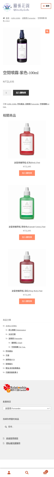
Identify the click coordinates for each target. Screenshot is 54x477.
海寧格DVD (10, 360)
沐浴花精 (12, 334)
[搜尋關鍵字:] (27, 426)
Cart (41, 470)
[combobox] (27, 408)
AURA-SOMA (15, 18)
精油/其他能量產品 (13, 368)
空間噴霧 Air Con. (18, 347)
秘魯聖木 (9, 364)
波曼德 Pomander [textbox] (26, 408)
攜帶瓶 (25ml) (16, 343)
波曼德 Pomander (29, 18)
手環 (7, 355)
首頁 (7, 18)
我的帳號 (9, 472)
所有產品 (20, 104)
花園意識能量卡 (12, 372)
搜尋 (27, 472)
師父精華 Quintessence (17, 330)
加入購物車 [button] (27, 173)
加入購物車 (21, 92)
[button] (47, 31)
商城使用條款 (12, 438)
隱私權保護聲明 (13, 443)
